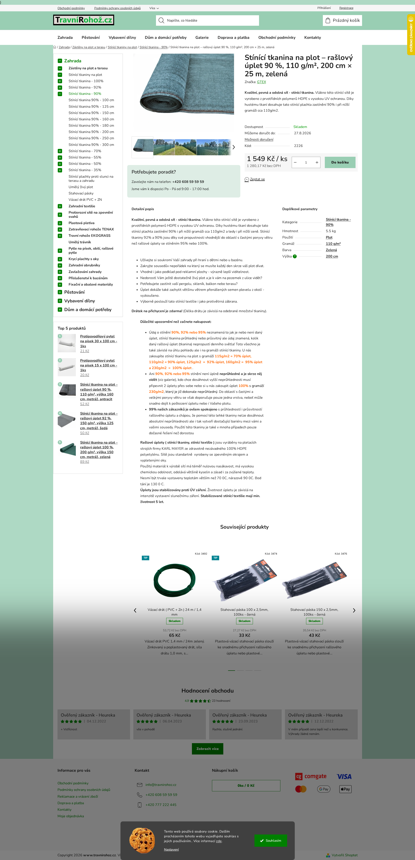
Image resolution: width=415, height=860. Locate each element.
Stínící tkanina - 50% (85, 163)
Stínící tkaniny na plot (85, 74)
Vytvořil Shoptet (345, 855)
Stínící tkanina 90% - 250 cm (91, 138)
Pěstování (74, 292)
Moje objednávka (71, 816)
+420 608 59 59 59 (161, 794)
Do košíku (340, 162)
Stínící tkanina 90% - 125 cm (91, 106)
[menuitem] (65, 37)
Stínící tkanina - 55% (85, 157)
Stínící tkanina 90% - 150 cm (91, 113)
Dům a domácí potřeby (88, 310)
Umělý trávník (80, 242)
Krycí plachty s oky (84, 259)
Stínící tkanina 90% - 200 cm (91, 131)
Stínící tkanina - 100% (86, 81)
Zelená (331, 250)
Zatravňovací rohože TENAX (91, 229)
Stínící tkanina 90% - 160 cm (91, 119)
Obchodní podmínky (71, 8)
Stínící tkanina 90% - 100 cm (91, 100)
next (354, 610)
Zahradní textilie (82, 206)
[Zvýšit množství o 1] (317, 162)
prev (135, 610)
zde (219, 841)
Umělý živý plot (81, 187)
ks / (246, 785)
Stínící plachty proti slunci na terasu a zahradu (91, 178)
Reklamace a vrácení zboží (78, 796)
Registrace (346, 8)
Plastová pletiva (82, 223)
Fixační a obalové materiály (91, 284)
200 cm (332, 256)
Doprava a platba (71, 803)
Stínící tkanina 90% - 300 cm (91, 144)
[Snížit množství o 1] (295, 162)
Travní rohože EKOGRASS (89, 235)
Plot (329, 237)
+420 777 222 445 (161, 804)
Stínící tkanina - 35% (85, 170)
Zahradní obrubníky (84, 265)
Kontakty (64, 809)
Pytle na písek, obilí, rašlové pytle (91, 250)
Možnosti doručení (259, 139)
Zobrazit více (207, 748)
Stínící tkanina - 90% (85, 93)
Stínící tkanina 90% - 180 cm (91, 125)
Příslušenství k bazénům (88, 278)
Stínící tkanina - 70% (85, 151)
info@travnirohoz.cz (161, 784)
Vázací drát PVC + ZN (85, 199)
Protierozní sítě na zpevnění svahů (91, 214)
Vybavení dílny (79, 301)
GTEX (261, 82)
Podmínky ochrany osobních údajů (117, 8)
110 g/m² (333, 243)
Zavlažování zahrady (85, 271)
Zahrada (72, 61)
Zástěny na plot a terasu (88, 68)
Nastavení (171, 849)
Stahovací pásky (81, 193)
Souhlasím (273, 840)
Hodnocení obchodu (207, 691)
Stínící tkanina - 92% (85, 87)
